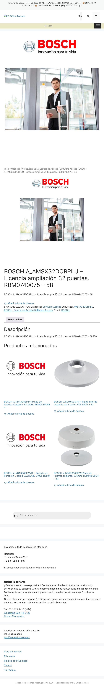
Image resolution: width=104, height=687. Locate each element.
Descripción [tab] (15, 319)
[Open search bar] (88, 16)
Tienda (8, 665)
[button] (19, 303)
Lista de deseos (13, 651)
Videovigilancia (30, 169)
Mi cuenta (9, 656)
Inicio (6, 169)
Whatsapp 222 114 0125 (17, 613)
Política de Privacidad (16, 660)
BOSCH (8, 310)
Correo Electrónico (14, 616)
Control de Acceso (49, 169)
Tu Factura (10, 670)
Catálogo (15, 169)
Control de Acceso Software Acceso (33, 310)
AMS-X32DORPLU (83, 306)
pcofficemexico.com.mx (17, 637)
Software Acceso (68, 169)
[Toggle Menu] (98, 25)
